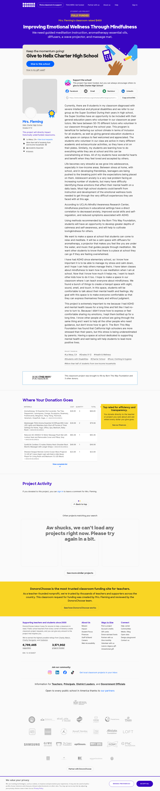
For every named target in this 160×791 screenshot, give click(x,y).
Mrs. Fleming (33, 121)
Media (123, 632)
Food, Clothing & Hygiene (120, 359)
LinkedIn (130, 91)
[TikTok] (72, 672)
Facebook (74, 91)
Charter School (98, 359)
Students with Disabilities (77, 359)
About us (106, 5)
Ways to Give (107, 622)
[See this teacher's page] (30, 113)
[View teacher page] (40, 96)
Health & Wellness (103, 354)
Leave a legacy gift (108, 646)
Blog (129, 632)
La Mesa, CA (71, 354)
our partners (107, 690)
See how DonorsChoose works (80, 607)
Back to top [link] (81, 504)
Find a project (106, 626)
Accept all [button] (144, 784)
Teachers (57, 684)
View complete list (60, 464)
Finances (85, 634)
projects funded (58, 646)
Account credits (107, 629)
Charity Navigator (29, 640)
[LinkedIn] (57, 672)
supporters (29, 646)
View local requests (45, 139)
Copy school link (128, 98)
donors (29, 151)
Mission (84, 626)
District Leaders (85, 684)
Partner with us (94, 5)
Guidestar (44, 640)
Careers (85, 640)
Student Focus (87, 632)
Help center (125, 626)
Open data (125, 634)
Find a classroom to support (50, 5)
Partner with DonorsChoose (80, 769)
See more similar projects (80, 573)
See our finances (119, 425)
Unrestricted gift (107, 649)
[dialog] (80, 783)
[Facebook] (65, 672)
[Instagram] (49, 672)
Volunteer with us (107, 643)
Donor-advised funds (109, 634)
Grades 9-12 (86, 354)
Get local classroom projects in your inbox (98, 672)
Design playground (128, 637)
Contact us (125, 640)
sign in (60, 491)
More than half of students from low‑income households (91, 363)
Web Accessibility (88, 643)
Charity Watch (64, 638)
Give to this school (40, 64)
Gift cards (105, 632)
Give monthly (106, 640)
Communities (126, 629)
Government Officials (113, 684)
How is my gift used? (35, 70)
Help (116, 5)
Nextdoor (111, 91)
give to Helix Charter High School (88, 85)
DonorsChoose (29, 5)
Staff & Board (87, 637)
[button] (101, 97)
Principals (69, 684)
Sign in (134, 5)
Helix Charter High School (32, 125)
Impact (84, 629)
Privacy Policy (38, 788)
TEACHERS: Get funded (75, 5)
